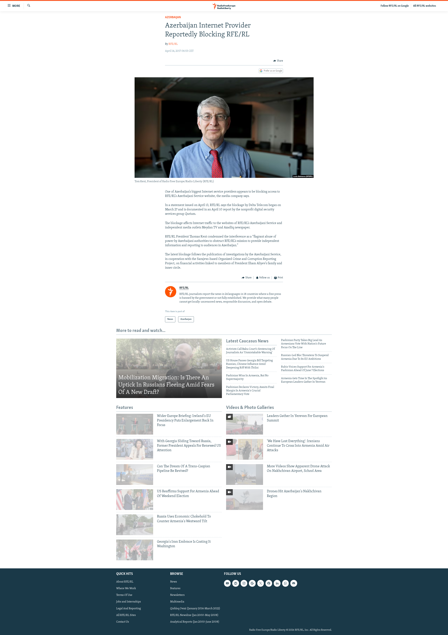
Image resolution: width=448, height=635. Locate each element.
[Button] (278, 61)
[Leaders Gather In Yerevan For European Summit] (244, 424)
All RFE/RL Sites (126, 615)
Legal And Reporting (128, 608)
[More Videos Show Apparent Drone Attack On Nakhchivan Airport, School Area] (244, 474)
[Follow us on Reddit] (235, 583)
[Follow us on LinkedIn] (277, 583)
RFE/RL (173, 44)
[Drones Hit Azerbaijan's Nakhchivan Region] (244, 499)
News (173, 582)
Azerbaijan (173, 17)
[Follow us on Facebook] (268, 583)
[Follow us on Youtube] (227, 583)
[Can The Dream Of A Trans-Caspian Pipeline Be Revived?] (134, 474)
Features (175, 588)
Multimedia (177, 602)
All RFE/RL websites (424, 6)
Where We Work (126, 588)
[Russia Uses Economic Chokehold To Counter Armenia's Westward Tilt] (134, 524)
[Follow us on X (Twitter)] (260, 583)
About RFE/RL (124, 582)
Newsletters (177, 595)
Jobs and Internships (128, 602)
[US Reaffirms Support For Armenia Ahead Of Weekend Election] (134, 499)
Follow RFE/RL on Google (395, 6)
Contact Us (122, 621)
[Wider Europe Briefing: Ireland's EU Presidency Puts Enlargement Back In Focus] (134, 424)
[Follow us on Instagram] (244, 583)
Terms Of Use (124, 595)
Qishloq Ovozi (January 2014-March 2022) (195, 608)
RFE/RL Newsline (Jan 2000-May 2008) (194, 615)
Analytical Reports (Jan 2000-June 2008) (194, 621)
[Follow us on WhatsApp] (285, 583)
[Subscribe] (293, 583)
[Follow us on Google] (252, 583)
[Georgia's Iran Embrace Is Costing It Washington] (134, 550)
